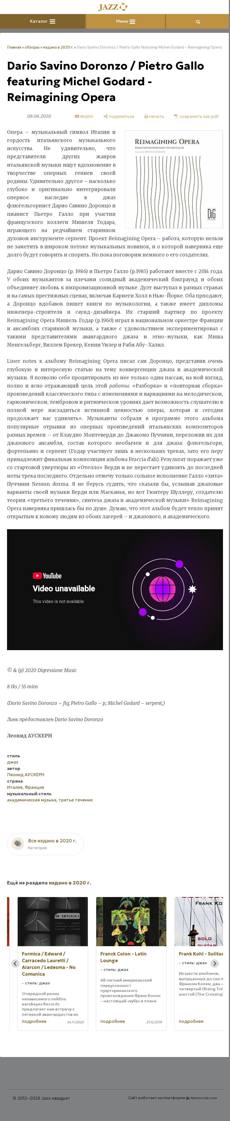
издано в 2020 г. (58, 47)
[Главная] (115, 7)
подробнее (34, 1021)
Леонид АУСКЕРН (25, 774)
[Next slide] (214, 963)
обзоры (32, 47)
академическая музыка (31, 800)
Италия (14, 787)
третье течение (76, 800)
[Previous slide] (15, 963)
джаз (12, 762)
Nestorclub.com (204, 1098)
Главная (14, 47)
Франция (34, 787)
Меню (123, 21)
